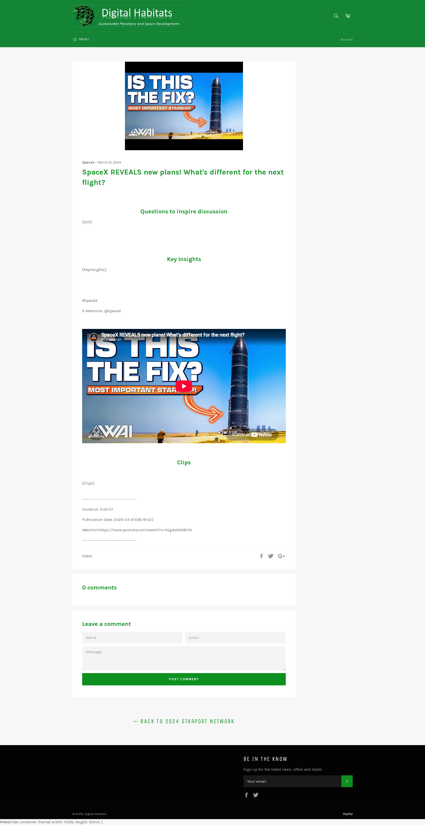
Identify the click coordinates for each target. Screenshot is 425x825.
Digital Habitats (96, 814)
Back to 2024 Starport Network (186, 721)
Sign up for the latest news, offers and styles (282, 769)
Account (347, 39)
